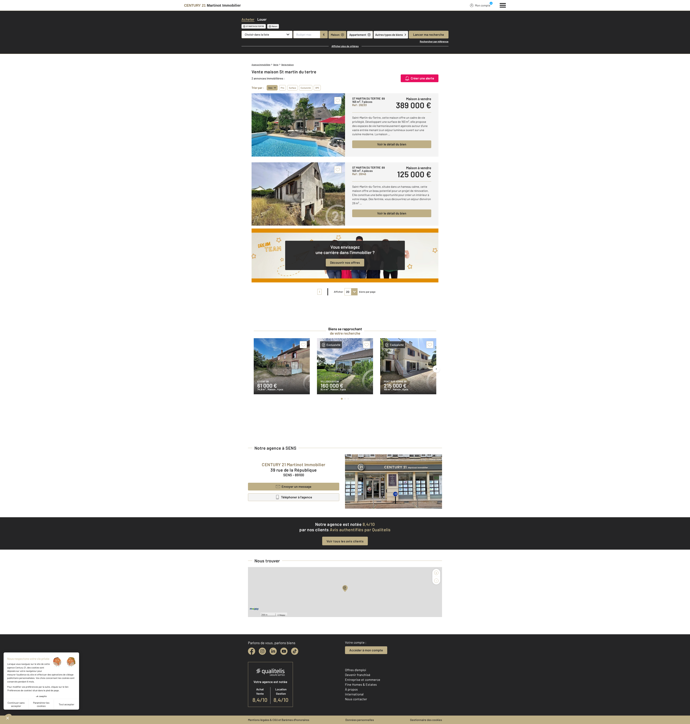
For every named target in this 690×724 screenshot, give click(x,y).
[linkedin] (273, 651)
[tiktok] (294, 651)
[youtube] (284, 651)
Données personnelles (359, 719)
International (354, 694)
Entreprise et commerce (362, 680)
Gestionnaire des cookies (426, 719)
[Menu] (503, 5)
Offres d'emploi (355, 670)
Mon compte (482, 5)
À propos (351, 689)
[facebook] (251, 651)
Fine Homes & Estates (361, 684)
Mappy (282, 614)
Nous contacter (356, 699)
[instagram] (262, 651)
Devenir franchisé (357, 675)
